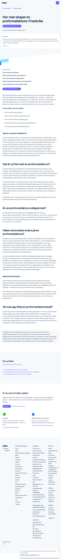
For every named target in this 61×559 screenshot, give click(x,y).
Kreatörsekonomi (37, 480)
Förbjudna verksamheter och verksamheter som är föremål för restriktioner (53, 469)
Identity (17, 475)
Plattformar (36, 473)
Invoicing (17, 477)
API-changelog (37, 531)
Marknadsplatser (37, 468)
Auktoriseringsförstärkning (22, 453)
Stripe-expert (35, 320)
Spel (34, 482)
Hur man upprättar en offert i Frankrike (15, 369)
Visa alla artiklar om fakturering (12, 364)
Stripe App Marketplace (39, 509)
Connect (17, 464)
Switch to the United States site (29, 555)
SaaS (34, 475)
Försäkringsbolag (37, 488)
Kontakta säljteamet (18, 406)
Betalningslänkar (19, 486)
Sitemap (50, 478)
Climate (17, 462)
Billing (16, 455)
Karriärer (50, 493)
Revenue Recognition (21, 495)
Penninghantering (37, 471)
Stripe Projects (37, 535)
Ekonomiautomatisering (39, 462)
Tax (16, 500)
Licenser (50, 475)
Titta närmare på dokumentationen (42, 425)
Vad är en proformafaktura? (11, 72)
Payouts (17, 491)
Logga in (50, 518)
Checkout (18, 459)
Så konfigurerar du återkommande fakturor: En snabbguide (21, 372)
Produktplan (51, 490)
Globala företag (37, 464)
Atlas (16, 451)
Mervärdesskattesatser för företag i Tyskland (18, 374)
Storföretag (36, 448)
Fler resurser (7, 8)
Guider (50, 448)
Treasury (17, 504)
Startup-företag (37, 451)
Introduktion (6, 69)
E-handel (35, 457)
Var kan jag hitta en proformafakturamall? (15, 84)
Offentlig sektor (37, 499)
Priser (16, 448)
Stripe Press (51, 497)
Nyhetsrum (51, 495)
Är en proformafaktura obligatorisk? (13, 78)
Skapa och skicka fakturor (11, 26)
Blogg (49, 453)
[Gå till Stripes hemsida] (4, 446)
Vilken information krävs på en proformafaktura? (17, 81)
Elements (17, 471)
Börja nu (6, 406)
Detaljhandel (36, 501)
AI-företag (35, 477)
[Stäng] (58, 551)
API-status (36, 529)
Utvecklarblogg (37, 538)
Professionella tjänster (39, 497)
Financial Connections (21, 473)
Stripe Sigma (18, 497)
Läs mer (5, 46)
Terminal (17, 502)
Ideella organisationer (38, 495)
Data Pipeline (18, 468)
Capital (17, 457)
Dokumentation (37, 522)
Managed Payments (20, 484)
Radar (16, 493)
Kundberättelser (52, 451)
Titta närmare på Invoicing (10, 427)
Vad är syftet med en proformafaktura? (14, 75)
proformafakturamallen (19, 311)
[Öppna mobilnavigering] (57, 2)
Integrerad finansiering (39, 459)
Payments (18, 488)
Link (16, 482)
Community (51, 455)
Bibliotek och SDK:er (38, 533)
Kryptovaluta (18, 466)
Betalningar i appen (38, 466)
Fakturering (17, 8)
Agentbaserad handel (39, 453)
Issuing (17, 480)
